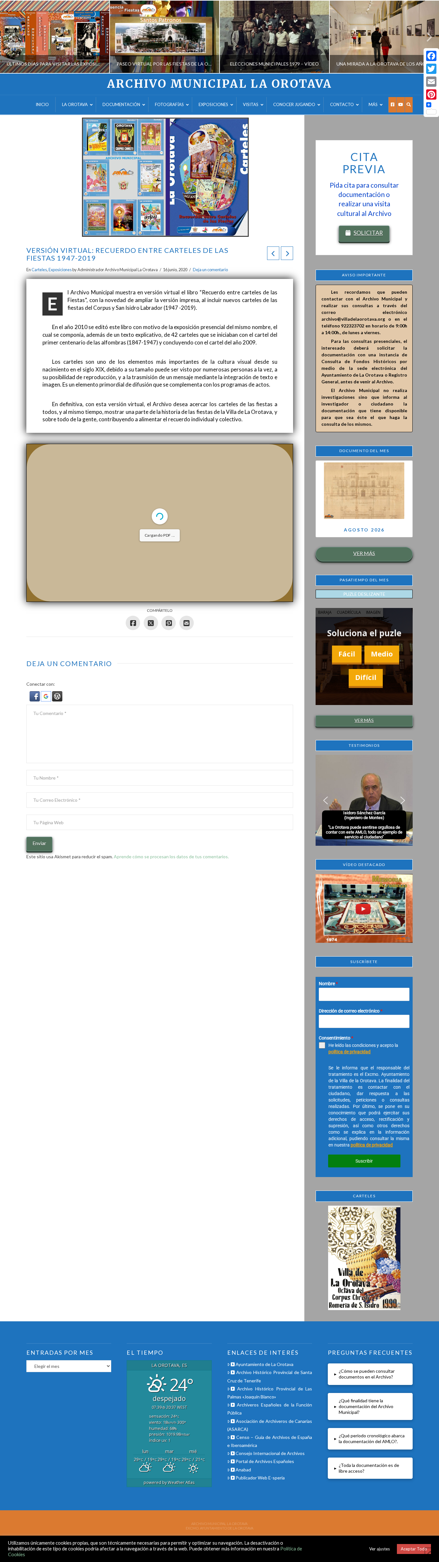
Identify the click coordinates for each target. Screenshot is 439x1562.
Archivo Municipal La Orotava (219, 84)
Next (425, 37)
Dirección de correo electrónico (350, 1010)
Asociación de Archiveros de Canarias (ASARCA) (269, 1425)
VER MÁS (364, 553)
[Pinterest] (431, 94)
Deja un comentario (210, 269)
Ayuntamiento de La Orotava (264, 1364)
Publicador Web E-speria (260, 1477)
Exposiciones (60, 269)
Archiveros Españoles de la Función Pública (269, 1408)
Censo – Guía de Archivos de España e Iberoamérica (269, 1441)
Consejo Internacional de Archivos (270, 1453)
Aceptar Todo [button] (414, 1548)
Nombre (328, 983)
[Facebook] (392, 104)
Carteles (39, 269)
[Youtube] (400, 104)
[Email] (431, 81)
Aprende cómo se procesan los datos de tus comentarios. (171, 856)
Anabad (243, 1469)
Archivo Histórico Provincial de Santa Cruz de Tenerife (269, 1376)
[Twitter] (431, 68)
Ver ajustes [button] (379, 1548)
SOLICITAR (368, 232)
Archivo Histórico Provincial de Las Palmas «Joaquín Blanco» (269, 1392)
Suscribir (364, 1161)
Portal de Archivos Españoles (264, 1461)
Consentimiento (336, 1037)
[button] (35, 696)
